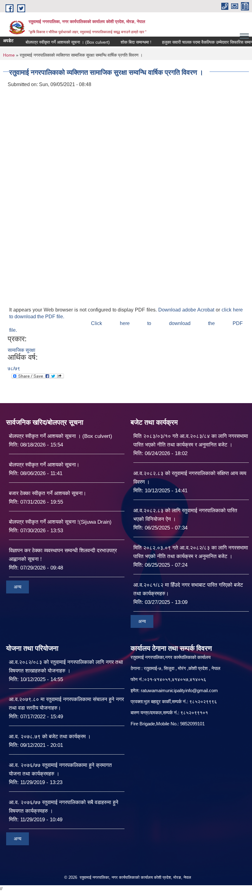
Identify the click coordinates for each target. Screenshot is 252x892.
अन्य (17, 586)
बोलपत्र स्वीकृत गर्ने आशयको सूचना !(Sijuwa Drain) (60, 522)
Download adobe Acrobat (187, 309)
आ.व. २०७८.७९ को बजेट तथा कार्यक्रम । (50, 736)
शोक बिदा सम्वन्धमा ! (124, 42)
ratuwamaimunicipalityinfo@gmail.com (179, 690)
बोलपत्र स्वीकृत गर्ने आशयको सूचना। (44, 465)
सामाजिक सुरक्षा (21, 350)
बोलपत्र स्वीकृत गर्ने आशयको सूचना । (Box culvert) (56, 42)
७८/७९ (14, 368)
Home (9, 55)
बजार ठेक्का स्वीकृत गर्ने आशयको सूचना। (47, 493)
